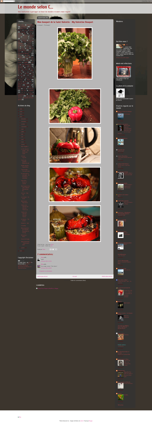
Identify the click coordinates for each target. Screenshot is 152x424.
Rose (30, 87)
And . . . (125, 221)
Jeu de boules (127, 114)
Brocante (26, 35)
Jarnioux (27, 57)
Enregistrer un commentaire (45, 271)
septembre (24, 126)
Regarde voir (121, 149)
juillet (22, 131)
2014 (21, 111)
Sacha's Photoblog (122, 156)
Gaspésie (30, 50)
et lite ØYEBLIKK (122, 220)
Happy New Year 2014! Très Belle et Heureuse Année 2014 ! (128, 374)
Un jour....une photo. (123, 124)
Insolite (20, 57)
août (22, 129)
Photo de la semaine (27, 76)
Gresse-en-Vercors (23, 53)
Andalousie (24, 27)
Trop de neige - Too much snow (25, 170)
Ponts (21, 80)
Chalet (31, 38)
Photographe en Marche (124, 382)
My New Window (121, 328)
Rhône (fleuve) (22, 87)
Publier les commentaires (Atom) (78, 280)
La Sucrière (23, 58)
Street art (30, 88)
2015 (21, 109)
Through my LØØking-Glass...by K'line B (123, 326)
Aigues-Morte (21, 25)
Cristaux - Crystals (23, 156)
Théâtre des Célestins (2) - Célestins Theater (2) (25, 207)
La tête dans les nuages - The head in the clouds (25, 151)
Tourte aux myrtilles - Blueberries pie (25, 161)
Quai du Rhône (22, 83)
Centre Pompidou (24, 38)
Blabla (19, 33)
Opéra (23, 73)
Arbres (31, 27)
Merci (119, 196)
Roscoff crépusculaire (127, 233)
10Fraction (120, 405)
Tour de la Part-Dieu (26, 92)
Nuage (26, 72)
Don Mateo (29, 45)
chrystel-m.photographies (125, 243)
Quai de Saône (28, 81)
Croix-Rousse (21, 45)
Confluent (24, 40)
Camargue (25, 37)
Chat (19, 40)
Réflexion (28, 85)
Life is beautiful (122, 268)
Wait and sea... (127, 270)
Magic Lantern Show (123, 359)
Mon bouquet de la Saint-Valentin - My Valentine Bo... (25, 188)
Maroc (30, 66)
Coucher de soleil (27, 42)
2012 (21, 116)
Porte (28, 80)
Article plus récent (42, 276)
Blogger (90, 420)
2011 (21, 251)
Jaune (32, 57)
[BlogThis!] (52, 249)
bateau (31, 30)
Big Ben (30, 32)
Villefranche (20, 97)
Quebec (31, 83)
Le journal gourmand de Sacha (124, 288)
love (51, 245)
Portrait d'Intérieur (128, 383)
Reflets (20, 85)
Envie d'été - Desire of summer (24, 182)
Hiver (19, 55)
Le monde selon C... (35, 7)
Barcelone (20, 30)
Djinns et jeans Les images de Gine (125, 112)
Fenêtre (23, 48)
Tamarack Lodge (121, 215)
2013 (21, 114)
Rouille (24, 88)
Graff (19, 52)
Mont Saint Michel (23, 69)
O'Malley (30, 72)
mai (22, 136)
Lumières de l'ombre (123, 194)
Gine (42, 264)
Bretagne (20, 35)
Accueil (75, 276)
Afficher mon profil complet (122, 57)
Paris (32, 73)
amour (52, 244)
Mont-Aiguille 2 (24, 146)
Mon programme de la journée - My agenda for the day (25, 230)
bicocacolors (121, 333)
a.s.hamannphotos (122, 138)
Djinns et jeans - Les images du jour (125, 313)
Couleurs (20, 43)
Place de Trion (30, 78)
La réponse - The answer (25, 219)
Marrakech (20, 67)
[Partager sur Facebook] (55, 249)
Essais (22, 46)
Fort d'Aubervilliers (25, 49)
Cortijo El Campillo (122, 183)
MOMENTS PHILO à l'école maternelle (128, 173)
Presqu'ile (20, 81)
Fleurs (27, 48)
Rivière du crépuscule (126, 316)
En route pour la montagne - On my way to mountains (25, 176)
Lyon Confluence (26, 64)
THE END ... (126, 395)
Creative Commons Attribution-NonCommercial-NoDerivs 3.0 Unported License (24, 266)
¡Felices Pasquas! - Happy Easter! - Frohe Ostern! (128, 186)
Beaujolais (23, 32)
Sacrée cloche (121, 151)
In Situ (27, 55)
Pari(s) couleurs (122, 345)
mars (22, 142)
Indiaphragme (121, 370)
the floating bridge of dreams (123, 352)
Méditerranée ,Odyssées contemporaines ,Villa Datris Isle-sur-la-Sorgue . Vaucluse (125, 129)
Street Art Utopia (25, 239)
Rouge (19, 88)
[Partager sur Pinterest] (56, 249)
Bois (30, 33)
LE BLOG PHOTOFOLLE (123, 164)
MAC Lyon (20, 66)
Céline (29, 262)
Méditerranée (29, 67)
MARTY (120, 301)
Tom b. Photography (123, 260)
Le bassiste (121, 346)
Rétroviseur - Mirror (24, 235)
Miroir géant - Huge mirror (24, 201)
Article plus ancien (107, 276)
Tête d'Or (23, 90)
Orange (27, 73)
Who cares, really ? (123, 280)
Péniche (21, 75)
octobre (23, 124)
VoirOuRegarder (122, 254)
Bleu (25, 33)
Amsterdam (30, 25)
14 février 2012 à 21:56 (46, 261)
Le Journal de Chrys (123, 172)
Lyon (26, 62)
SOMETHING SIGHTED (123, 201)
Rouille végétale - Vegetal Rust (25, 166)
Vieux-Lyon (28, 96)
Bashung (25, 30)
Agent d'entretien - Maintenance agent (25, 243)
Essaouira (27, 46)
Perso (26, 75)
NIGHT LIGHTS (127, 303)
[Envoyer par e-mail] (50, 249)
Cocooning (23, 225)
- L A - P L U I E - (122, 255)
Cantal (31, 37)
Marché (26, 66)
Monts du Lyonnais (26, 70)
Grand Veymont (28, 52)
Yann (42, 257)
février (23, 144)
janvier (23, 248)
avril (22, 139)
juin (22, 134)
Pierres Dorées (21, 78)
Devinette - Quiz (25, 223)
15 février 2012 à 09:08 (46, 268)
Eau (19, 46)
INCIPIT (125, 244)
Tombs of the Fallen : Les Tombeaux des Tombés (127, 363)
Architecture (23, 28)
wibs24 (81, 420)
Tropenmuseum (21, 94)
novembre (23, 121)
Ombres (19, 73)
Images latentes (122, 231)
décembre (23, 119)
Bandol (30, 28)
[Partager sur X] (53, 249)
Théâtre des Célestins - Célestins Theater (24, 214)
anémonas (126, 334)
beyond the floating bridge (124, 354)
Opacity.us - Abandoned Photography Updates (124, 213)
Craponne (29, 43)
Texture (31, 90)
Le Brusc (27, 60)
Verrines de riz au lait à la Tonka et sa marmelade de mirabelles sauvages (128, 293)
